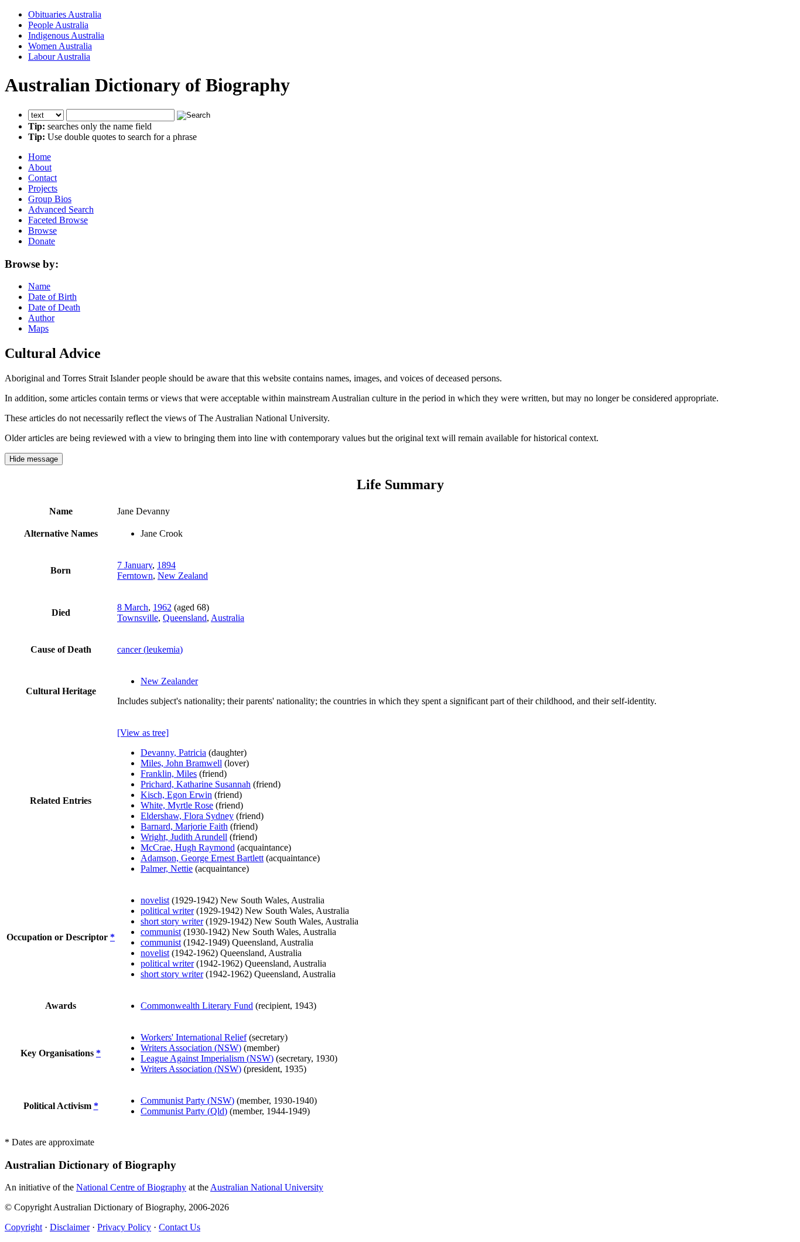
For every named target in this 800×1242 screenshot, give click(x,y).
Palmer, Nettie (167, 869)
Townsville (137, 618)
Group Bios (49, 199)
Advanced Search (61, 209)
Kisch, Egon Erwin (176, 795)
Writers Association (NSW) (191, 1048)
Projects (42, 188)
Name (39, 286)
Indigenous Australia (66, 35)
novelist (155, 900)
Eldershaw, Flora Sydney (187, 816)
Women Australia (60, 46)
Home (39, 157)
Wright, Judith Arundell (184, 837)
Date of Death (54, 307)
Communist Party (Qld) (184, 1111)
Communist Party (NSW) (187, 1100)
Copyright (23, 1227)
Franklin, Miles (169, 774)
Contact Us (179, 1227)
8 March (132, 607)
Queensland (185, 618)
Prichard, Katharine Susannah (196, 784)
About (40, 167)
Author (41, 318)
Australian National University (266, 1187)
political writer (167, 911)
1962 (162, 607)
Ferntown (135, 576)
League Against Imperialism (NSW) (207, 1058)
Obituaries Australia (64, 14)
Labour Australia (59, 57)
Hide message (33, 459)
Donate (41, 241)
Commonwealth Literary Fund (197, 1006)
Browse (42, 231)
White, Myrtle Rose (177, 805)
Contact (42, 178)
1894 (166, 565)
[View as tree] (143, 733)
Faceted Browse (58, 220)
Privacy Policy (124, 1227)
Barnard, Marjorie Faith (184, 826)
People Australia (58, 25)
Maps (38, 328)
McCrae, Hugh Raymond (188, 847)
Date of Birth (52, 297)
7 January (134, 565)
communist (161, 932)
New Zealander (169, 681)
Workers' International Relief (194, 1037)
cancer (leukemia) (150, 649)
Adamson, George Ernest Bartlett (202, 858)
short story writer (172, 921)
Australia (227, 618)
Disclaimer (70, 1227)
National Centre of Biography (131, 1187)
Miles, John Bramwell (181, 763)
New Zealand (183, 576)
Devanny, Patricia (173, 753)
